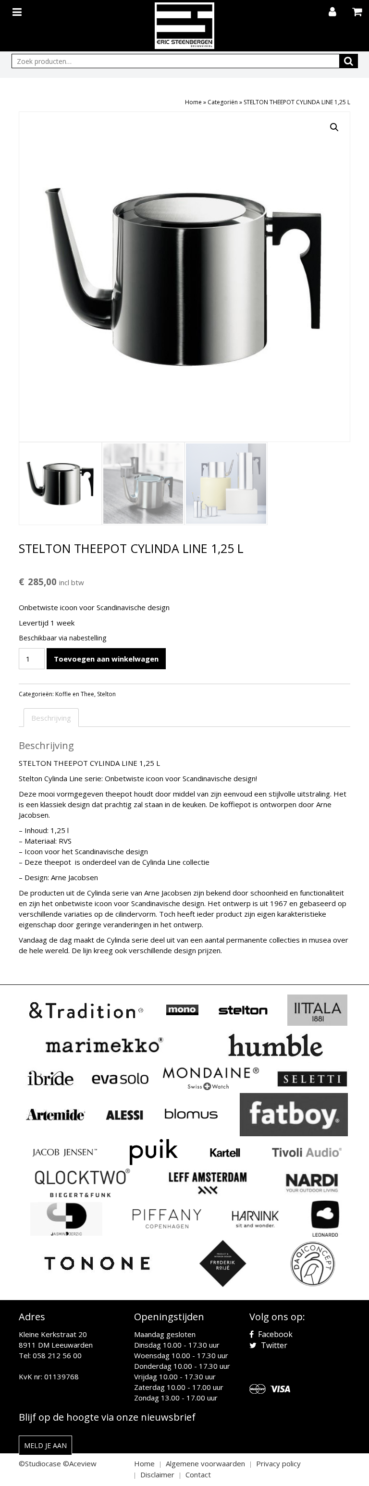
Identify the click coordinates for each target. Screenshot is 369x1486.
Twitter (273, 1345)
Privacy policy (278, 1463)
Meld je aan (45, 1445)
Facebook (274, 1334)
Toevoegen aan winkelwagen (106, 658)
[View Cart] (358, 12)
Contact (198, 1474)
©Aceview (80, 1463)
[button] (334, 127)
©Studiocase (40, 1463)
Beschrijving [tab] (51, 718)
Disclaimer (157, 1474)
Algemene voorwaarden (205, 1463)
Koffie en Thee (74, 694)
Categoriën (223, 102)
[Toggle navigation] (18, 10)
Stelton (106, 694)
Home (193, 102)
